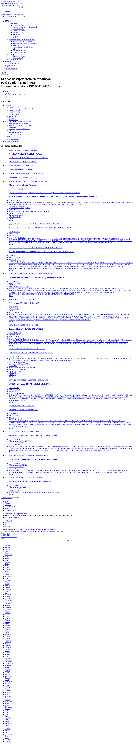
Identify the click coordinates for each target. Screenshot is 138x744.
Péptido (15, 36)
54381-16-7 (59, 531)
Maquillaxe (16, 34)
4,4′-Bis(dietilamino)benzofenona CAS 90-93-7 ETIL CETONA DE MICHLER (41, 252)
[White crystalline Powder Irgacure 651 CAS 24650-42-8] (26, 477)
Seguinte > (6, 498)
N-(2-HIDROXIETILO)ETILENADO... (25, 154)
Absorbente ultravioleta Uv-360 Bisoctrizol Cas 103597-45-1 (33, 435)
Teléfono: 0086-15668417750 (10, 2)
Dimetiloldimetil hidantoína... (21, 177)
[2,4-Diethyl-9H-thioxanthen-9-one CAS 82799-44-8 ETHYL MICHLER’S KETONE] (35, 224)
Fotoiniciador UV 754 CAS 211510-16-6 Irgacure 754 (31, 353)
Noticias (7, 67)
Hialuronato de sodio (15, 60)
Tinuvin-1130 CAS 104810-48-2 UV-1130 (26, 329)
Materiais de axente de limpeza (23, 41)
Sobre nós (8, 61)
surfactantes (16, 45)
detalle (11, 220)
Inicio (6, 20)
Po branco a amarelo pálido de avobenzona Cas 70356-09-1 (33, 459)
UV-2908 (33, 531)
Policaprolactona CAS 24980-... (22, 169)
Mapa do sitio (42, 529)
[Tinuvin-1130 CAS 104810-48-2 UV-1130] (23, 325)
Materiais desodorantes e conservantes (25, 43)
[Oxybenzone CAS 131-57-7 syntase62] (21, 299)
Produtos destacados (30, 529)
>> (11, 498)
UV (14, 49)
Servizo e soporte (10, 65)
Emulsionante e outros (20, 50)
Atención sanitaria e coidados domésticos (22, 40)
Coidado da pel (18, 25)
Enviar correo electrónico (9, 537)
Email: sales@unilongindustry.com (12, 3)
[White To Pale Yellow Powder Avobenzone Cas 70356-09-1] (29, 455)
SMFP (38, 531)
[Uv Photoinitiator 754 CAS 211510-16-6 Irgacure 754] (27, 349)
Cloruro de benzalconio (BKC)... (22, 185)
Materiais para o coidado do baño (23, 47)
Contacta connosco (11, 69)
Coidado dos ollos (18, 29)
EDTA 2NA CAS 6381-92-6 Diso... (23, 162)
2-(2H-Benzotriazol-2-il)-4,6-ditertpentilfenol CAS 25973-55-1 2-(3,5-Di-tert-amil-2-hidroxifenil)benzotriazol (53, 197)
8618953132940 (6, 535)
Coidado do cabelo (19, 31)
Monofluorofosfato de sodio (20, 531)
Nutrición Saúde (18, 58)
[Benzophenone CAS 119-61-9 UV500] (21, 406)
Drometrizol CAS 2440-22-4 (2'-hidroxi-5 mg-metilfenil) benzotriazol (37, 277)
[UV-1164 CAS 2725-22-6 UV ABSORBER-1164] (28, 380)
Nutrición (12, 54)
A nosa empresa (14, 63)
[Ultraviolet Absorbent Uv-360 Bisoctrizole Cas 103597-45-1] (29, 431)
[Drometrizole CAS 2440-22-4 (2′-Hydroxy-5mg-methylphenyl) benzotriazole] (32, 273)
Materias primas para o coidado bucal (25, 27)
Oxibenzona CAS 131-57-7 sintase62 (24, 303)
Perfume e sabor (18, 32)
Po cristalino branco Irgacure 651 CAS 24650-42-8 (30, 481)
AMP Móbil (52, 529)
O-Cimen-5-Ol (5, 531)
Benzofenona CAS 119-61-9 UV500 (23, 410)
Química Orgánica (19, 52)
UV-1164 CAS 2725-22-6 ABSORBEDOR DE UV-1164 (32, 384)
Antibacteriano (17, 38)
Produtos (8, 21)
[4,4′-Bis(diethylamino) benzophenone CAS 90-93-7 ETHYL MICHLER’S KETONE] (35, 248)
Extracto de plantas (19, 56)
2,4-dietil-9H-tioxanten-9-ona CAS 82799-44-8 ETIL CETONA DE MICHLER (41, 228)
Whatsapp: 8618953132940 (9, 5)
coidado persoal (14, 23)
